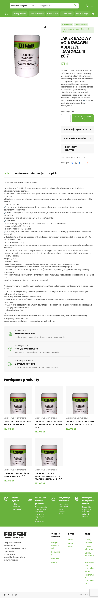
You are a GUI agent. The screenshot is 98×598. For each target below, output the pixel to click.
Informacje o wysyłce (74, 138)
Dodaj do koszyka (82, 117)
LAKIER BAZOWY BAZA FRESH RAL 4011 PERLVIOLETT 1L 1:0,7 (80, 423)
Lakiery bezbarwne (89, 556)
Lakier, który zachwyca (70, 148)
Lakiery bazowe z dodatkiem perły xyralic (76, 30)
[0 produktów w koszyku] (92, 5)
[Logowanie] (86, 5)
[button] (45, 27)
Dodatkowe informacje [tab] (29, 173)
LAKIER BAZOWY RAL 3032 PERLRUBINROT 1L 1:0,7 (16, 475)
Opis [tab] (6, 173)
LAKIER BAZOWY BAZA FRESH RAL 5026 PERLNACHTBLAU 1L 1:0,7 (49, 424)
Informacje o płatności (75, 129)
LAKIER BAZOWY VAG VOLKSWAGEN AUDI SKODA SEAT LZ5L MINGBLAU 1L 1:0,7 (48, 476)
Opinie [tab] (53, 173)
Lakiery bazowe (81, 25)
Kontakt (54, 562)
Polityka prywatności (55, 545)
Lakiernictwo (67, 25)
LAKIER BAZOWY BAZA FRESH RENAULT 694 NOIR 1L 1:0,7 (17, 423)
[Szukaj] (75, 5)
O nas (70, 539)
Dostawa (55, 558)
